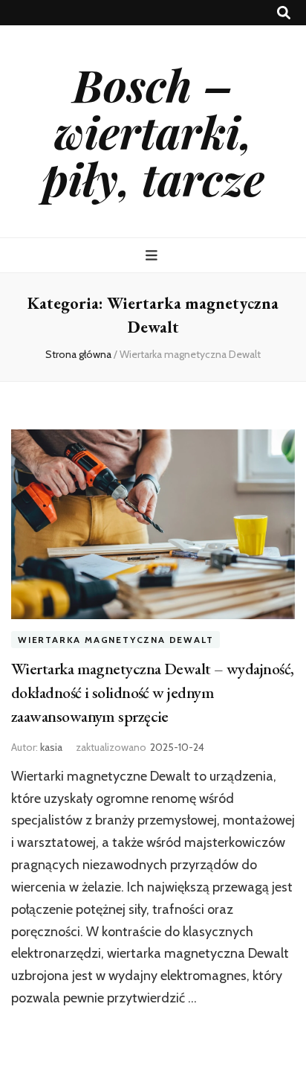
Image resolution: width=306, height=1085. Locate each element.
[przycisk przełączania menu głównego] (153, 256)
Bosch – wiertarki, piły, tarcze (153, 131)
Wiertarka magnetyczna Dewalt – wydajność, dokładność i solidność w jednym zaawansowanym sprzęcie (152, 692)
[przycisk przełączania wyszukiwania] (283, 13)
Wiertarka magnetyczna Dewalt (115, 639)
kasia (51, 747)
